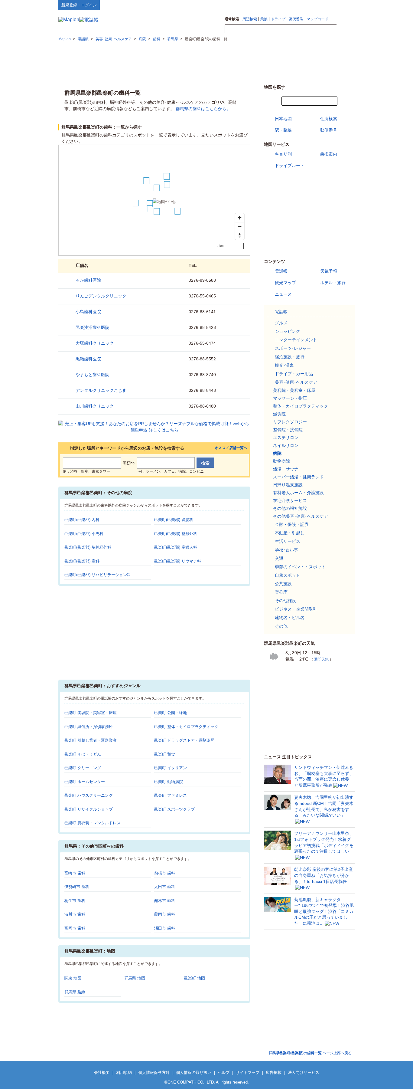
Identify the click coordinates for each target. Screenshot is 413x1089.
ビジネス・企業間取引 (296, 609)
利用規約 (124, 1072)
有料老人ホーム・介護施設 (298, 492)
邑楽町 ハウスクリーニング (88, 795)
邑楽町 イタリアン (170, 768)
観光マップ (285, 282)
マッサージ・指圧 (290, 398)
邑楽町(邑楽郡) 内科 (81, 519)
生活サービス (287, 541)
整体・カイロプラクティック (300, 406)
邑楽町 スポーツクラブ (174, 809)
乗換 (264, 19)
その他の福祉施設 (290, 508)
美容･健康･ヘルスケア (296, 382)
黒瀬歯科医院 (88, 358)
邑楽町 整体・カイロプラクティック (186, 726)
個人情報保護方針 (154, 1072)
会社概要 (102, 1072)
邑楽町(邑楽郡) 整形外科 (175, 533)
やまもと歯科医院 (92, 374)
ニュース (283, 294)
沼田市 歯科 (164, 928)
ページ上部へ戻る (310, 1053)
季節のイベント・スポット (300, 566)
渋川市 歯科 (74, 914)
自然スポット (287, 575)
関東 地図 (72, 978)
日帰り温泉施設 (288, 484)
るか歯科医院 (88, 280)
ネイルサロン (285, 445)
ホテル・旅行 (333, 282)
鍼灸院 (279, 414)
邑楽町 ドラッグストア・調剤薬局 (184, 740)
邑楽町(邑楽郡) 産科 (81, 561)
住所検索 (328, 118)
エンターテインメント (296, 339)
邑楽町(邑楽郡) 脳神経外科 (87, 547)
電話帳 (281, 271)
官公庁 (281, 592)
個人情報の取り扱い (193, 1072)
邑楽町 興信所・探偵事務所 (88, 726)
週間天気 (321, 659)
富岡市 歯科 (74, 928)
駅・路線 (283, 130)
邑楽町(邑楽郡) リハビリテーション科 (97, 574)
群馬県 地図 (134, 978)
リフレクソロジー (290, 421)
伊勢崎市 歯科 (76, 886)
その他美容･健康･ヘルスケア (300, 516)
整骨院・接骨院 (288, 429)
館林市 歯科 (164, 900)
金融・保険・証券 (292, 524)
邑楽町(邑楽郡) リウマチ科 (177, 561)
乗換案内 (328, 154)
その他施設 (285, 600)
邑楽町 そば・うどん (82, 754)
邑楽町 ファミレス (170, 795)
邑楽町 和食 (164, 754)
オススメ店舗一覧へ (231, 448)
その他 (281, 626)
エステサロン (285, 437)
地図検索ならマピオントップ (295, 5)
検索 (345, 29)
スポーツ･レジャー (293, 348)
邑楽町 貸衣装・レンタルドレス (92, 823)
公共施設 (283, 583)
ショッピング (287, 331)
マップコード (317, 19)
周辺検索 (249, 19)
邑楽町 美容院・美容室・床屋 (90, 712)
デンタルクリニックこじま (101, 390)
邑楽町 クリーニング (82, 768)
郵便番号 (296, 19)
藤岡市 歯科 (164, 914)
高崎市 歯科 (74, 873)
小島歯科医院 (88, 311)
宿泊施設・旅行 (289, 356)
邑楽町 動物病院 (168, 781)
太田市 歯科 (164, 886)
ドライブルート (289, 165)
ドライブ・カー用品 (294, 373)
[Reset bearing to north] (239, 235)
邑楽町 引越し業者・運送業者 (90, 740)
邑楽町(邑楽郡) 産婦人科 (175, 547)
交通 (279, 558)
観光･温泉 (284, 365)
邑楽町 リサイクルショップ (88, 809)
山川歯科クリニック (95, 406)
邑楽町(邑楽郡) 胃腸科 (173, 519)
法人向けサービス (303, 1072)
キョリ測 (283, 154)
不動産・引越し (289, 532)
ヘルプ (326, 5)
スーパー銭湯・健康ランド (298, 476)
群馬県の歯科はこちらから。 (203, 108)
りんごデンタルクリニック (101, 296)
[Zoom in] (239, 217)
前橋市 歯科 (164, 873)
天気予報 (328, 271)
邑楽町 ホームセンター (84, 781)
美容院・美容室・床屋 (294, 390)
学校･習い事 (286, 549)
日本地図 (283, 118)
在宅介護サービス (290, 500)
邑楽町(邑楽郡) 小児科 (83, 533)
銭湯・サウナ (285, 469)
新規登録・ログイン (79, 5)
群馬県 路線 (74, 992)
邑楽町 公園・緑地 (170, 712)
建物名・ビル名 (289, 617)
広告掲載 (273, 1072)
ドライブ (278, 19)
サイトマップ (345, 5)
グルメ (281, 322)
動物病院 (281, 461)
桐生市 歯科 (74, 900)
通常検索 (232, 19)
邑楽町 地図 (194, 978)
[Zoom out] (239, 226)
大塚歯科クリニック (95, 343)
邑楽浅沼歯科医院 (92, 327)
